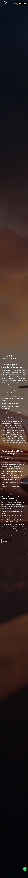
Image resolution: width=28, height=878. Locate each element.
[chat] (25, 869)
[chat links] (25, 864)
